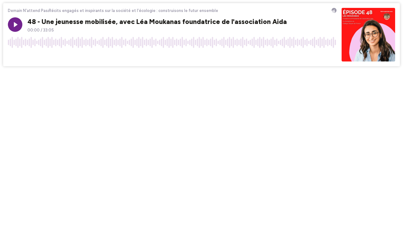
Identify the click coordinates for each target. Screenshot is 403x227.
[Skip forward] (36, 56)
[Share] (320, 56)
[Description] (332, 56)
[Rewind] (12, 56)
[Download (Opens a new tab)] (308, 56)
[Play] (15, 24)
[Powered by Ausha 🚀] (334, 10)
